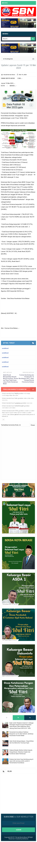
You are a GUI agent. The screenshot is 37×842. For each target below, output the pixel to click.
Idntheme (25, 839)
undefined (5, 348)
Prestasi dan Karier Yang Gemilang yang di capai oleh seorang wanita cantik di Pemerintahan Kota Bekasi (21, 760)
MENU (6, 3)
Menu (6, 34)
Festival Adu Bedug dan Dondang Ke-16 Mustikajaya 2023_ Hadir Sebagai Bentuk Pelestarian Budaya (26, 378)
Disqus (33, 425)
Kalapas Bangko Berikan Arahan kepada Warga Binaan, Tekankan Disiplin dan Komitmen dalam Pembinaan (20, 751)
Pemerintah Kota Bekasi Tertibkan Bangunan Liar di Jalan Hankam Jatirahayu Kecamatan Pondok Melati (21, 733)
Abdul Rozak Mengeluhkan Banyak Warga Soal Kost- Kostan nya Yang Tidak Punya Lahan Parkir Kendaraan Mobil (10, 379)
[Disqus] (18, 453)
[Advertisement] (18, 792)
